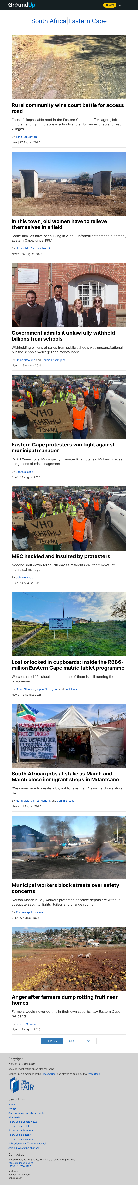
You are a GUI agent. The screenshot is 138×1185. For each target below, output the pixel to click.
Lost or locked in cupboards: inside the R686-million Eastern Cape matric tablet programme (68, 665)
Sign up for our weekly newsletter (26, 1113)
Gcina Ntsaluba (25, 360)
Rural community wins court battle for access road (68, 108)
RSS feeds (14, 1117)
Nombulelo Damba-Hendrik (33, 248)
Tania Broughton (26, 136)
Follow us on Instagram (20, 1139)
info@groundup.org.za (20, 1162)
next (71, 1040)
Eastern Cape (87, 21)
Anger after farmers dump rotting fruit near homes (65, 1000)
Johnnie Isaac (24, 471)
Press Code (93, 1073)
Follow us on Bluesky (19, 1134)
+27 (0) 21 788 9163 (19, 1166)
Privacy (12, 1108)
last (88, 1040)
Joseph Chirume (26, 1024)
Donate (110, 5)
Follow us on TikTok (19, 1126)
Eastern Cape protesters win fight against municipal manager (63, 447)
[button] (128, 5)
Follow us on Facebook (20, 1130)
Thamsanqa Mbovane (29, 912)
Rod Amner (72, 689)
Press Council (49, 1073)
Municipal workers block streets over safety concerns (65, 888)
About (11, 1104)
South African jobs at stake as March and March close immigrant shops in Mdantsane (65, 776)
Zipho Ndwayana (47, 689)
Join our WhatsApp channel (23, 1147)
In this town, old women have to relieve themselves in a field (59, 224)
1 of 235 (52, 1040)
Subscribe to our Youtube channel (27, 1143)
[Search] (120, 5)
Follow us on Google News (22, 1121)
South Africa (48, 21)
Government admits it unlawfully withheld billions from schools (63, 336)
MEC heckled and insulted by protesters (61, 556)
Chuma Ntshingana (54, 360)
